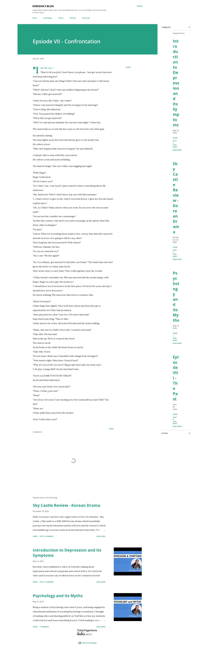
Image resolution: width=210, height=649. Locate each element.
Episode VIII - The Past (176, 378)
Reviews (73, 18)
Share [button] (128, 67)
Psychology (47, 18)
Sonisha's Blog (43, 6)
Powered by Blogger (89, 643)
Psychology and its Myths (58, 595)
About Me (86, 18)
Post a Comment (47, 536)
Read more (101, 536)
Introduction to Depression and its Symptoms (67, 552)
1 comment (44, 627)
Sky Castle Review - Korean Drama (66, 505)
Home (34, 18)
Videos (60, 18)
